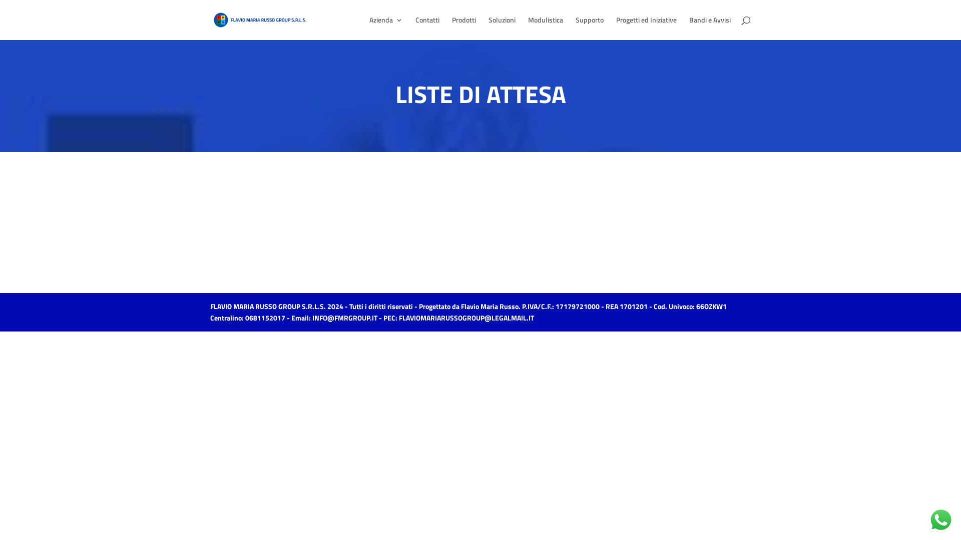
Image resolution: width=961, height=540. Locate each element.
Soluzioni (502, 20)
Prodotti (464, 20)
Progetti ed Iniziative (646, 20)
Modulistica (545, 20)
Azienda (381, 20)
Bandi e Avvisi (710, 20)
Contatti (427, 20)
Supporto (590, 20)
